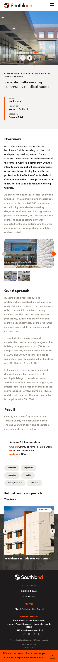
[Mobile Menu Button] (52, 5)
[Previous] (23, 58)
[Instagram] (24, 634)
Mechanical (12, 475)
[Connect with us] (39, 634)
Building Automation (15, 483)
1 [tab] (36, 52)
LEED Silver (34, 483)
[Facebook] (19, 634)
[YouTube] (29, 634)
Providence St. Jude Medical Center (27, 558)
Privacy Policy (29, 647)
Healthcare (12, 468)
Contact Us (29, 597)
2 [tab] (34, 55)
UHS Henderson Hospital (29, 631)
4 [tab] (34, 62)
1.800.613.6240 (29, 591)
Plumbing (28, 475)
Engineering (28, 468)
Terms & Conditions (29, 644)
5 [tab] (34, 65)
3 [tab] (34, 59)
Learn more (36, 658)
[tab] (10, 276)
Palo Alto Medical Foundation (29, 621)
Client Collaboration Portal (29, 609)
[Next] (29, 58)
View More (10, 499)
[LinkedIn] (34, 634)
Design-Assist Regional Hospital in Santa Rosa (29, 625)
